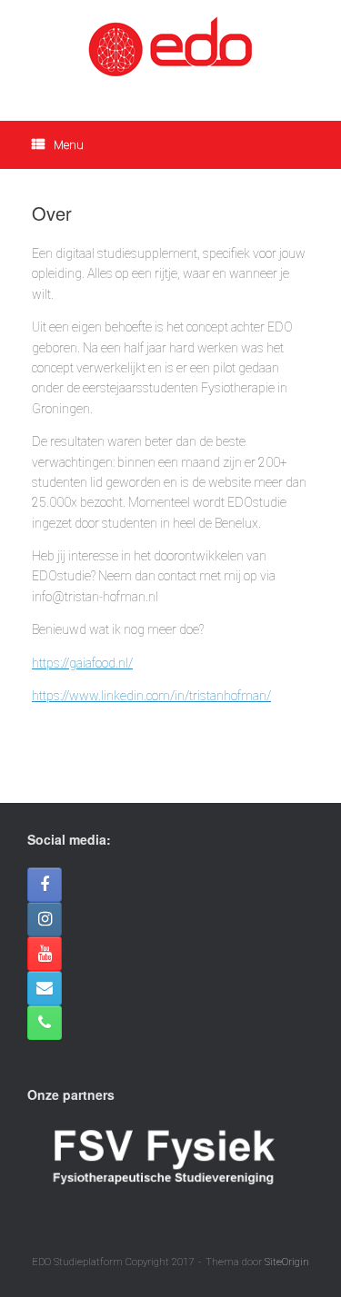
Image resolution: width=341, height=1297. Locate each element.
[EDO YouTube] (44, 953)
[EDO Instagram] (44, 919)
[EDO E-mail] (44, 988)
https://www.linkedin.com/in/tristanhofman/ (151, 695)
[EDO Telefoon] (44, 1022)
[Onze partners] (163, 1199)
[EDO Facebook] (44, 884)
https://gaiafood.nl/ (82, 663)
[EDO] (170, 47)
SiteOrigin (287, 1261)
